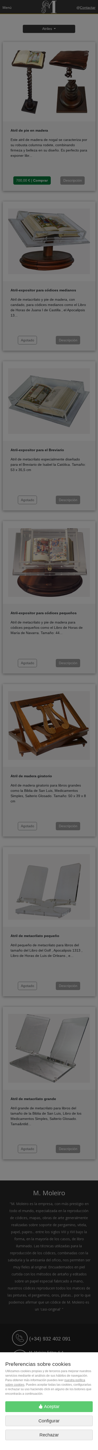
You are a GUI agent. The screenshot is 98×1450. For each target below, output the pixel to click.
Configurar (49, 1420)
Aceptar (51, 1406)
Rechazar (49, 1434)
